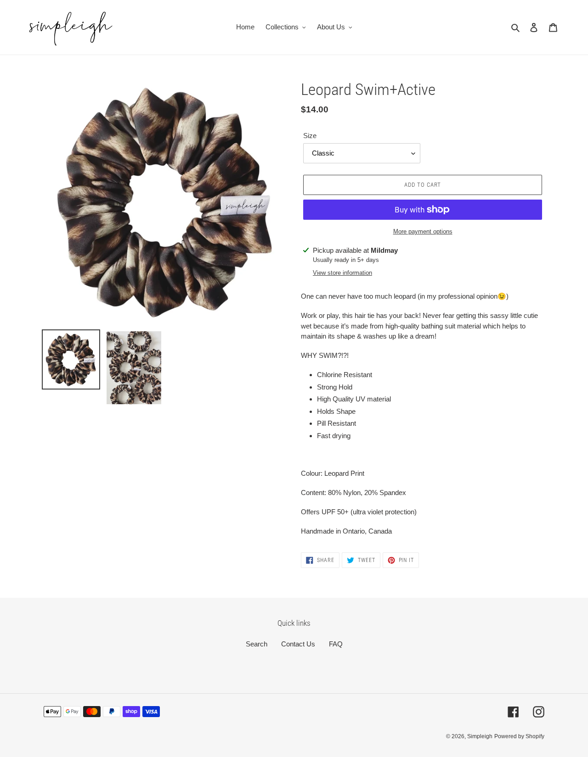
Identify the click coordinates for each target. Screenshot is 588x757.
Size (310, 135)
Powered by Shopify (519, 736)
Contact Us (298, 644)
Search (256, 644)
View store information (342, 272)
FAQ (336, 644)
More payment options (422, 231)
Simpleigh (479, 736)
